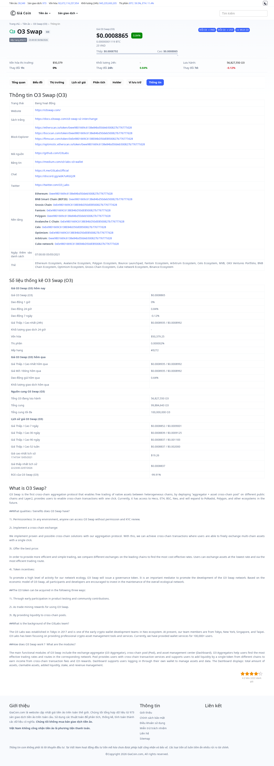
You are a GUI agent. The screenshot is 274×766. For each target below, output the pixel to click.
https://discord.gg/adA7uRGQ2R (55, 176)
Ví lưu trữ (135, 82)
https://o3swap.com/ (48, 110)
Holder (117, 82)
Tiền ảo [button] (44, 13)
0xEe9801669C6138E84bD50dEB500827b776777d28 (85, 204)
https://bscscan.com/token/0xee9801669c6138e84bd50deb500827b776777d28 (83, 133)
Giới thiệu (146, 712)
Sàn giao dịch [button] (67, 13)
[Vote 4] (256, 674)
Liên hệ (144, 733)
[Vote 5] (260, 674)
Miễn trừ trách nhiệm (153, 728)
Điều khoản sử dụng (152, 723)
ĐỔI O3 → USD (225, 29)
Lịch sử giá (79, 82)
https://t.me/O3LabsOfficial (52, 170)
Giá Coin (20, 13)
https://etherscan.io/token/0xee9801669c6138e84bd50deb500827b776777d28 (83, 127)
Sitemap (145, 738)
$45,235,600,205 (108, 3)
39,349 (21, 3)
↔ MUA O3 (242, 29)
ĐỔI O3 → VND (207, 29)
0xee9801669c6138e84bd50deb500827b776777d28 (81, 193)
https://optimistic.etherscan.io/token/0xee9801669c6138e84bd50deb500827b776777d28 (90, 144)
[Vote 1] (242, 674)
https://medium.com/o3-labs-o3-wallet (59, 162)
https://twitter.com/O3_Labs (52, 185)
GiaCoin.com (135, 754)
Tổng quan (18, 82)
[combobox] (243, 13)
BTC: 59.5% (135, 3)
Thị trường (57, 82)
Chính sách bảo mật (152, 717)
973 (44, 3)
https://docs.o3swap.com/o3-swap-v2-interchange (66, 119)
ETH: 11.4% (148, 3)
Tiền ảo (26, 23)
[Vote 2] (247, 674)
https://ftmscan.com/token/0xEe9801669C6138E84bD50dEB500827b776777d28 (84, 138)
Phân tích (99, 82)
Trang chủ (14, 23)
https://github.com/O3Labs (52, 153)
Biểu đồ (37, 82)
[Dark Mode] (265, 3)
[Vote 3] (251, 674)
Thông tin (55, 23)
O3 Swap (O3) (40, 23)
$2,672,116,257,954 (68, 3)
